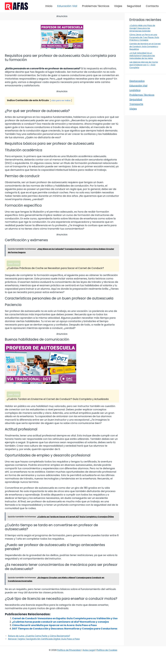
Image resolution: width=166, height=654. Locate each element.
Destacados (137, 81)
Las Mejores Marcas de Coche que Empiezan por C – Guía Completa (143, 65)
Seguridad (134, 6)
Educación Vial (67, 6)
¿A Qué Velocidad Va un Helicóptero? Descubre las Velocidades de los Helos (142, 56)
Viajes (118, 6)
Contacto (152, 6)
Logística (134, 90)
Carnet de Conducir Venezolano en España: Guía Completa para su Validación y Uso (65, 618)
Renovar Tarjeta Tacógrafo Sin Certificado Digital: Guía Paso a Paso (44, 638)
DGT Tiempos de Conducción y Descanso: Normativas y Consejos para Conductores (64, 628)
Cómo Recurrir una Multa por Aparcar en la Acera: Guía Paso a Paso (54, 625)
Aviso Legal (89, 650)
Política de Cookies (107, 650)
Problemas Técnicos (95, 6)
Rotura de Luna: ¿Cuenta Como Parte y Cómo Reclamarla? (39, 635)
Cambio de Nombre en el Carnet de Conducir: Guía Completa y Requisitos (145, 46)
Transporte (136, 104)
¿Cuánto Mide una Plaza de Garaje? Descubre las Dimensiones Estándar (142, 28)
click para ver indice (60, 100)
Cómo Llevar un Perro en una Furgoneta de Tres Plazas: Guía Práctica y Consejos (144, 37)
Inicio (48, 6)
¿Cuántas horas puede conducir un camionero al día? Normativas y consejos (60, 621)
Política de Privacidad (69, 650)
